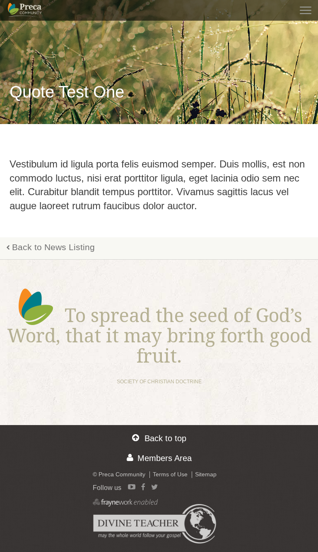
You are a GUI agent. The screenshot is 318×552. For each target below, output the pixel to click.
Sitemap (206, 474)
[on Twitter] (154, 486)
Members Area (164, 458)
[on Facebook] (143, 486)
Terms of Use (170, 474)
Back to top (165, 438)
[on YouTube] (131, 486)
